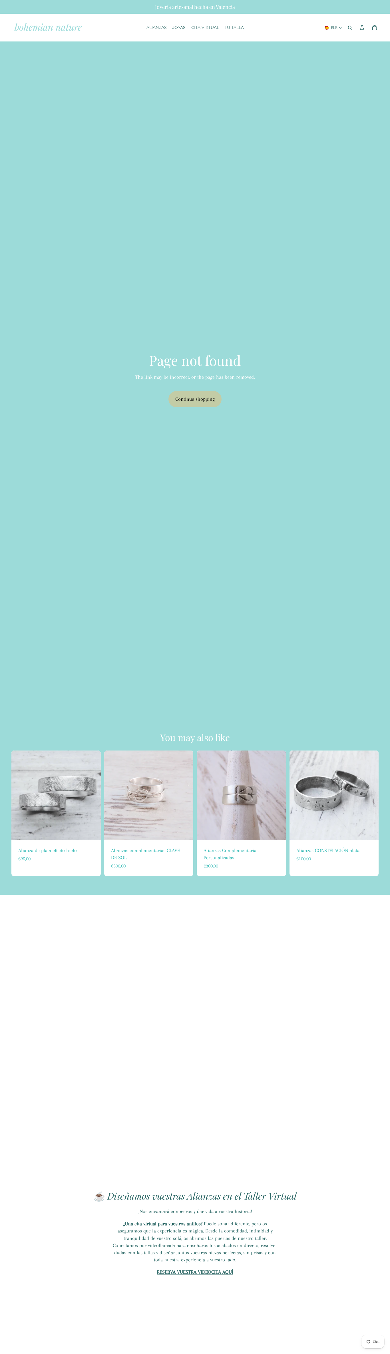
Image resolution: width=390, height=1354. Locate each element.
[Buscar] (350, 27)
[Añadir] (184, 831)
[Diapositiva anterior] (20, 795)
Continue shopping (195, 399)
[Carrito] (374, 27)
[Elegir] (92, 831)
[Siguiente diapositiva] (92, 795)
